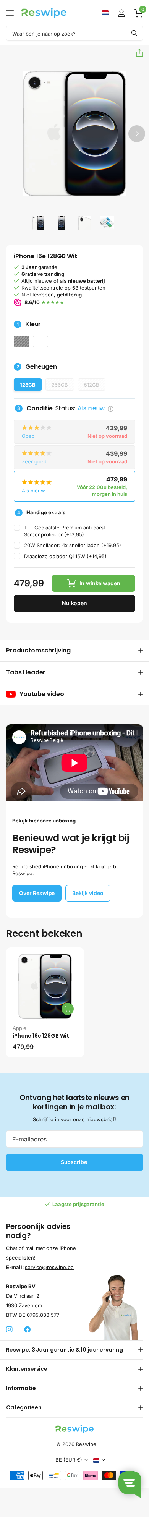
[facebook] (27, 1329)
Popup (110, 408)
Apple (19, 1028)
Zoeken (134, 33)
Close (74, 1349)
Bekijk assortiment (10, 13)
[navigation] (38, 222)
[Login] (121, 13)
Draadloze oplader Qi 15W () (65, 556)
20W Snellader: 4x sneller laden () (72, 545)
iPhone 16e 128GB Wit (41, 1035)
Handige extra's (41, 512)
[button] (136, 52)
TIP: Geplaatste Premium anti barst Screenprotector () (64, 531)
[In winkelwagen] (68, 1009)
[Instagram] (9, 1329)
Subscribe (75, 1162)
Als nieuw (26, 477)
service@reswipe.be (49, 1267)
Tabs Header (25, 672)
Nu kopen (74, 603)
